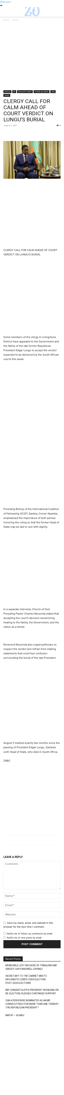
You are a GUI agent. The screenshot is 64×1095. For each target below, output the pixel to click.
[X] (14, 133)
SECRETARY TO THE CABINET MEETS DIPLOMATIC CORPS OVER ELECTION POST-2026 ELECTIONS (26, 979)
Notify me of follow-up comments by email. (30, 933)
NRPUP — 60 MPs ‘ (15, 1015)
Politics (15, 20)
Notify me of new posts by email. (24, 937)
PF (14, 91)
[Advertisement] (32, 57)
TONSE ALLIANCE (41, 91)
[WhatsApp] (30, 133)
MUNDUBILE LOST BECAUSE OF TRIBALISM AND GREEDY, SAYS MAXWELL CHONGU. (31, 967)
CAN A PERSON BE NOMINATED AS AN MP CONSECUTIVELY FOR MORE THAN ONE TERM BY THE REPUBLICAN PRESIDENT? (32, 1004)
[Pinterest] (22, 133)
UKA (53, 91)
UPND (6, 95)
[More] (38, 133)
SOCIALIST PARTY (25, 91)
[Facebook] (6, 133)
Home (6, 20)
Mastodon (5, 1)
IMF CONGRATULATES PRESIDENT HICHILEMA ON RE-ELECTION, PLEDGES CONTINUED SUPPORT (32, 992)
